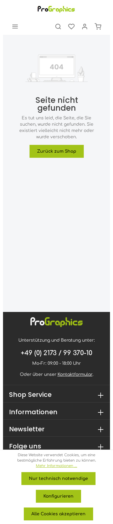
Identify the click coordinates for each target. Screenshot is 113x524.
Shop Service (30, 394)
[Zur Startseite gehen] (56, 9)
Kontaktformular (75, 374)
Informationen (33, 412)
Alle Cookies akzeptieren (58, 514)
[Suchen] (58, 26)
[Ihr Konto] (85, 26)
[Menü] (15, 26)
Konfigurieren (58, 496)
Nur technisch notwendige (58, 478)
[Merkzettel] (71, 26)
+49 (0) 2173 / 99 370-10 (56, 353)
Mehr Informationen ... (56, 466)
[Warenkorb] (98, 26)
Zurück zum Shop (56, 151)
